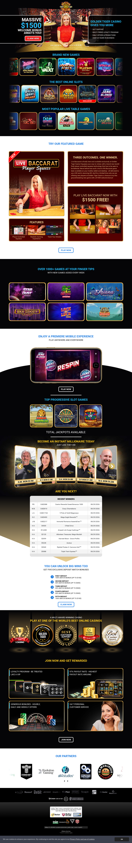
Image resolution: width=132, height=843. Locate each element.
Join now (66, 739)
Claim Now (66, 604)
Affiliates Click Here (66, 831)
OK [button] (122, 839)
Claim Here (33, 38)
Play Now (66, 250)
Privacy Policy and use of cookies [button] (82, 839)
